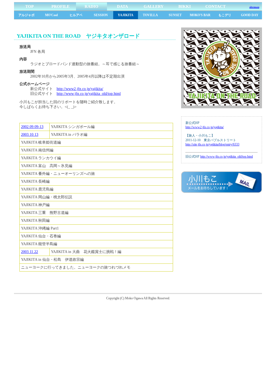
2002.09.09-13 (32, 127)
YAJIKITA (125, 15)
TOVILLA (150, 15)
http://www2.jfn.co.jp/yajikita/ (80, 89)
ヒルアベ (76, 15)
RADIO (91, 6)
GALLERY (154, 6)
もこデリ (224, 15)
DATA (122, 6)
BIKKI (184, 6)
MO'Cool (51, 15)
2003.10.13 (29, 135)
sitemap (254, 7)
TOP (29, 6)
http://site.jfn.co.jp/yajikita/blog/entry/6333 (212, 144)
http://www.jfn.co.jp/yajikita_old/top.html (89, 94)
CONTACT (215, 6)
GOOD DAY (249, 15)
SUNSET (175, 15)
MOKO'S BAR (200, 15)
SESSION (101, 15)
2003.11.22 (29, 252)
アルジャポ (26, 15)
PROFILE (60, 6)
